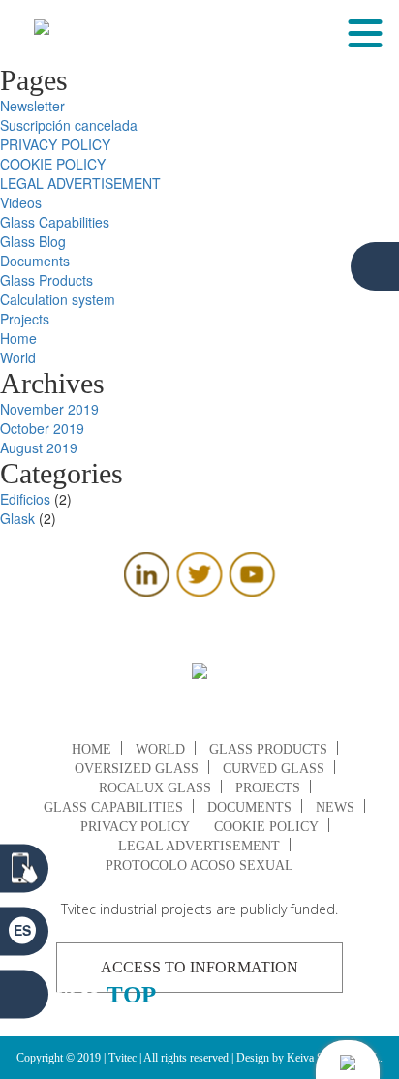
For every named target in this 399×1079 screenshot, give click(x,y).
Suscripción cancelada (69, 125)
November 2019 (49, 408)
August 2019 (38, 447)
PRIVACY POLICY (55, 144)
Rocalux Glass (155, 788)
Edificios (25, 499)
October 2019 (42, 428)
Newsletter (32, 105)
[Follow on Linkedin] (147, 591)
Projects (24, 318)
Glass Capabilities (54, 221)
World (18, 357)
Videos (21, 202)
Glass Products (46, 280)
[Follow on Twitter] (199, 591)
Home (18, 338)
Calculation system (57, 299)
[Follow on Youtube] (252, 591)
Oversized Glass (137, 768)
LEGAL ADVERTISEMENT (80, 183)
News (335, 807)
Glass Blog (33, 241)
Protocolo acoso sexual (199, 865)
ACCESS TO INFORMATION (199, 967)
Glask (17, 518)
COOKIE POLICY (53, 163)
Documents (35, 260)
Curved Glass (273, 768)
